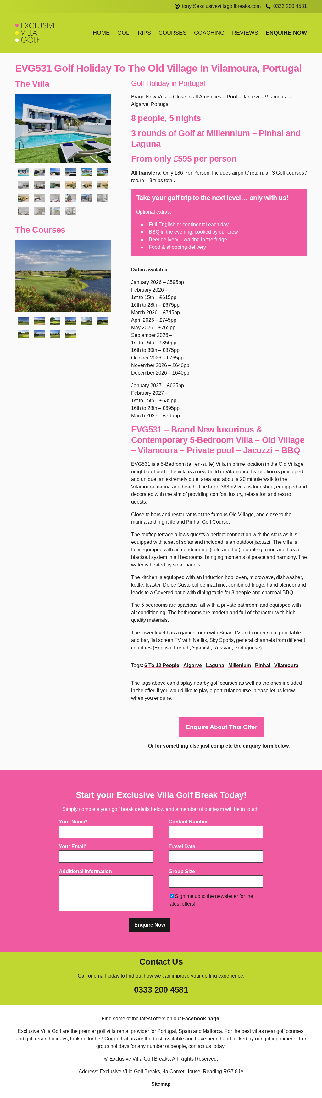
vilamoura (286, 665)
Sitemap (161, 1084)
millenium (239, 665)
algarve (192, 665)
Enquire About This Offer (221, 727)
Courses (172, 33)
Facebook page (200, 1018)
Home (101, 33)
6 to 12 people (161, 665)
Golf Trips (134, 33)
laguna (215, 665)
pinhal (262, 665)
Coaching (209, 33)
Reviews (245, 33)
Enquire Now (286, 33)
